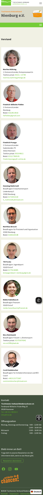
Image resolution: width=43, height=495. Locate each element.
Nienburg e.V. (13, 15)
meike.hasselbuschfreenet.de (15, 308)
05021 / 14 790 (20, 75)
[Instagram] (10, 469)
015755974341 (20, 340)
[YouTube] (16, 469)
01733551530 (13, 197)
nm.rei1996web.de (11, 343)
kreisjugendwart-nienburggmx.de (17, 273)
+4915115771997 (14, 378)
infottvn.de (6, 415)
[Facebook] (3, 469)
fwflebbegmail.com (11, 115)
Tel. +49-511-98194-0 (9, 412)
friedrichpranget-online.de (14, 159)
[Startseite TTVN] (15, 3)
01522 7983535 (13, 156)
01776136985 (13, 270)
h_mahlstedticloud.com (13, 200)
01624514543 (13, 113)
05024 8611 (19, 153)
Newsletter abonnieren (12, 461)
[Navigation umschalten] (40, 3)
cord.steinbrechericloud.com (15, 381)
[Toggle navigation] (41, 25)
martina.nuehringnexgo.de (14, 77)
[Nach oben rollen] (39, 484)
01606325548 (13, 235)
